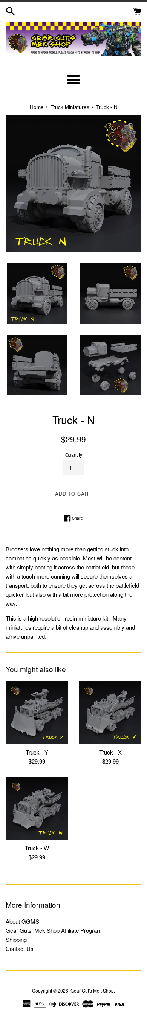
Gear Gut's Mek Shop (92, 990)
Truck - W (37, 848)
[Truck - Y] (37, 712)
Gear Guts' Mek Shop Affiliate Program (54, 930)
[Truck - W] (37, 808)
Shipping (16, 939)
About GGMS (22, 921)
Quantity (73, 454)
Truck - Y (37, 752)
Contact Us (20, 948)
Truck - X (110, 752)
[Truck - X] (110, 712)
